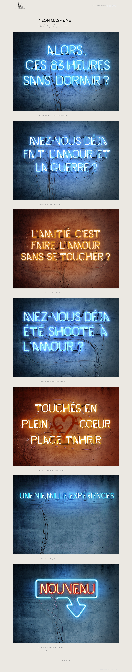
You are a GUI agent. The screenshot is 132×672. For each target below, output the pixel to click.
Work (93, 5)
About (98, 5)
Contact (103, 5)
